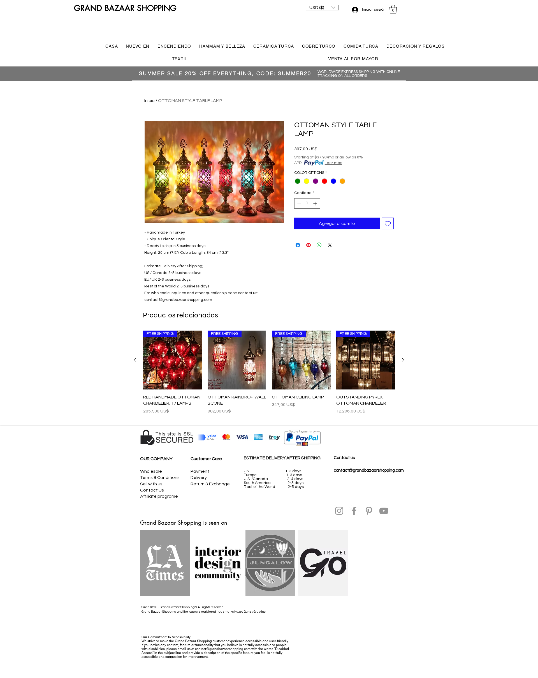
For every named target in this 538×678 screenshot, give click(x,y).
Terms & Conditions (160, 477)
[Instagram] (339, 510)
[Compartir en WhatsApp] (319, 245)
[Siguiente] (403, 359)
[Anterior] (135, 359)
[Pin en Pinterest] (308, 245)
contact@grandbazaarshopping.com (369, 470)
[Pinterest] (368, 510)
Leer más (333, 163)
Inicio (149, 100)
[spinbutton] (307, 203)
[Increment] (315, 203)
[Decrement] (298, 203)
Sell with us (151, 484)
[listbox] (322, 7)
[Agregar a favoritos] (388, 223)
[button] (322, 7)
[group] (269, 375)
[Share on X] (329, 245)
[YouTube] (383, 510)
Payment (200, 471)
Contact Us (152, 490)
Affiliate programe (159, 496)
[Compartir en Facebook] (297, 245)
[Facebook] (354, 510)
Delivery (199, 477)
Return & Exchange (210, 484)
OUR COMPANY (156, 458)
